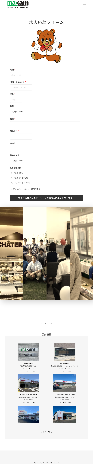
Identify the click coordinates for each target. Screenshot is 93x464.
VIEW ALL (46, 432)
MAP (33, 371)
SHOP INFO (26, 371)
